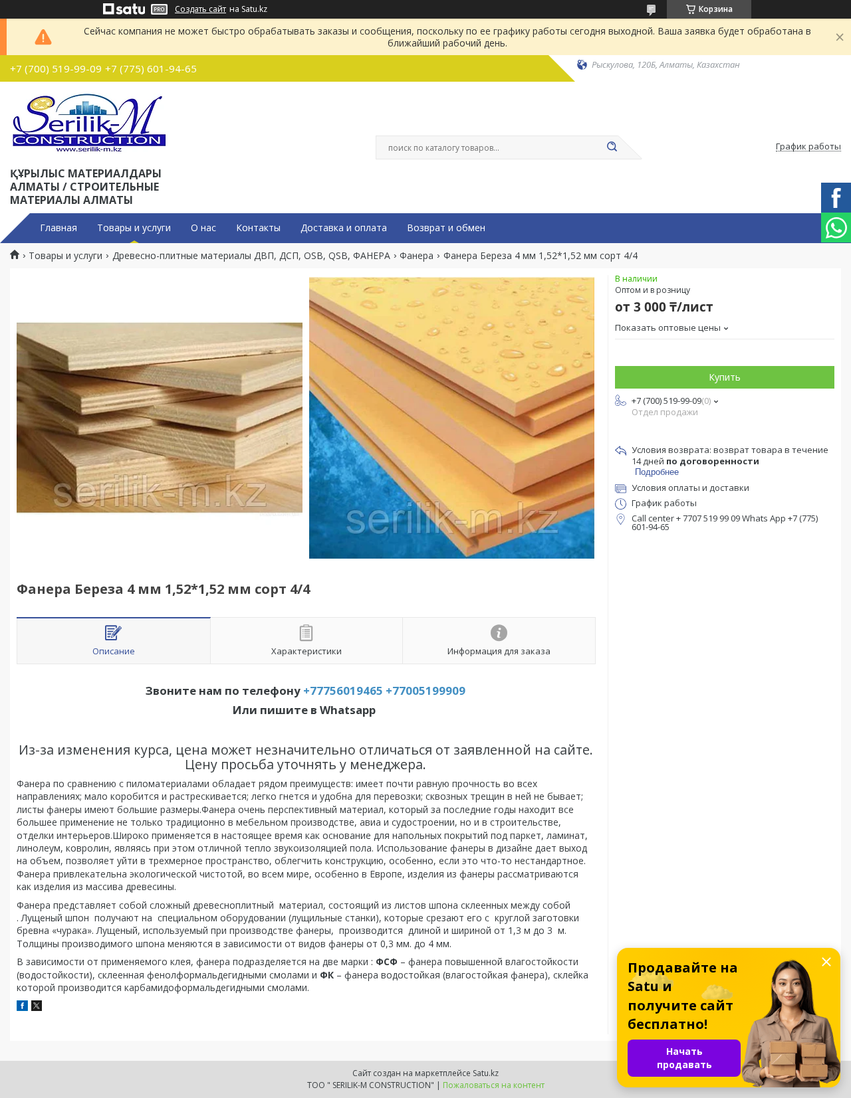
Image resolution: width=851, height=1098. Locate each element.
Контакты (258, 227)
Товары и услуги (134, 227)
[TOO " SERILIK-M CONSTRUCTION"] (90, 121)
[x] (36, 1007)
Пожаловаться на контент (494, 1085)
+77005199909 (425, 690)
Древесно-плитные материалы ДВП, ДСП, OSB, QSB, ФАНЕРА (251, 256)
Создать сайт (200, 9)
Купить (725, 377)
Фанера (416, 256)
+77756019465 (343, 690)
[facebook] (22, 1007)
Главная (58, 227)
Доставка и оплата (344, 227)
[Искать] (611, 147)
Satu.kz (486, 1073)
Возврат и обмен (446, 227)
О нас (203, 227)
